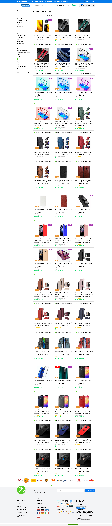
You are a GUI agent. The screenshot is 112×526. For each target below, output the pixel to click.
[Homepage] (26, 5)
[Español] (42, 514)
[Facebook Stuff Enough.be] (77, 501)
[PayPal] (63, 506)
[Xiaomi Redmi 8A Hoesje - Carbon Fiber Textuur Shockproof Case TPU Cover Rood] (84, 401)
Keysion (21, 62)
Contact (18, 503)
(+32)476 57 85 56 (83, 519)
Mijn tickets (39, 503)
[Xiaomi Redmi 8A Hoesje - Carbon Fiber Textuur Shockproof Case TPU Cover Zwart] (84, 372)
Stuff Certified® (23, 66)
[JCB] (71, 503)
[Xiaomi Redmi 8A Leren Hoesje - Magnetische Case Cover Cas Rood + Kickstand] (43, 55)
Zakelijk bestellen (20, 513)
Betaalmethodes (20, 501)
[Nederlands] (84, 1)
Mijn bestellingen (40, 501)
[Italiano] (47, 514)
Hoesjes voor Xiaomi (45, 9)
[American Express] (58, 501)
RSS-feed (19, 516)
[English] (47, 510)
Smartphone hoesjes (36, 9)
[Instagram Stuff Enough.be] (83, 501)
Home (18, 9)
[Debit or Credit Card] (71, 501)
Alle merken (22, 59)
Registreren (39, 500)
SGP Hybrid (22, 64)
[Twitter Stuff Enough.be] (80, 501)
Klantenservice (20, 506)
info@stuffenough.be (80, 517)
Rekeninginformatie (21, 510)
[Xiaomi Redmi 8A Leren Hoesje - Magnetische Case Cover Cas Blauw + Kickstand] (63, 55)
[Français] (38, 514)
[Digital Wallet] (58, 503)
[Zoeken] (68, 5)
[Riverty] (71, 506)
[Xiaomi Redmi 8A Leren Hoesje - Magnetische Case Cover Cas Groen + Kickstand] (84, 25)
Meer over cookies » (82, 524)
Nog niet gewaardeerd (39, 39)
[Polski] (38, 517)
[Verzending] (57, 511)
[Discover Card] (67, 503)
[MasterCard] (58, 506)
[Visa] (67, 506)
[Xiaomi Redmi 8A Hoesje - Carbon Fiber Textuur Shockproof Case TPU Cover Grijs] (63, 401)
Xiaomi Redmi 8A (54, 9)
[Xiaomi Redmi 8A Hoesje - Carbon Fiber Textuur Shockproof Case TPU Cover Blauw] (43, 401)
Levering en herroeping (22, 512)
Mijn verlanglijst (40, 504)
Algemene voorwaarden (22, 500)
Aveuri (21, 60)
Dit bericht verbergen (73, 524)
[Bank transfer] (63, 501)
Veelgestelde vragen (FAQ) (22, 515)
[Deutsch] (42, 510)
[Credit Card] (67, 501)
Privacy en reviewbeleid (22, 507)
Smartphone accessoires (26, 9)
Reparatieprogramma (21, 509)
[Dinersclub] (63, 503)
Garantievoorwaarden (21, 504)
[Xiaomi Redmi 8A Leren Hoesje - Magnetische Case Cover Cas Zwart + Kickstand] (63, 25)
